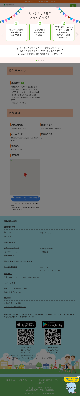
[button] (77, 34)
